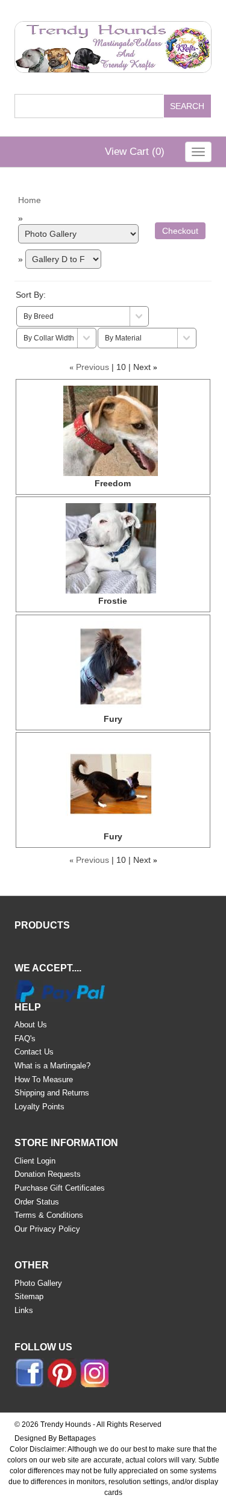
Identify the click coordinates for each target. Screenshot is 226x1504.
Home (29, 200)
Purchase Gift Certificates (59, 1187)
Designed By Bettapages (55, 1438)
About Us (30, 1024)
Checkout (180, 231)
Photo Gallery (38, 1283)
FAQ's (25, 1038)
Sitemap (28, 1296)
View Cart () (135, 151)
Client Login (34, 1160)
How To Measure (43, 1079)
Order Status (36, 1201)
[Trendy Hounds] (112, 44)
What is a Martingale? (52, 1065)
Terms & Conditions (48, 1215)
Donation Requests (47, 1174)
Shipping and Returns (51, 1092)
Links (23, 1310)
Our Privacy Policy (47, 1228)
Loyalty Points (39, 1106)
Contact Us (34, 1051)
